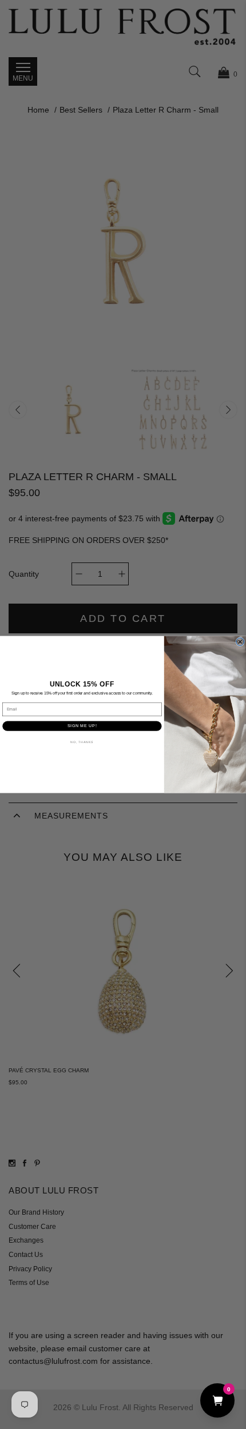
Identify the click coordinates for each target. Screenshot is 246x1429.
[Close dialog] (240, 642)
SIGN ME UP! (82, 726)
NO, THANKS (81, 742)
